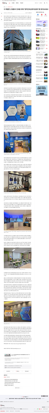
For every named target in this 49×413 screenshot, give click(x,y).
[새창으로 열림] (29, 12)
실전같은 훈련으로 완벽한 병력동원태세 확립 (11, 379)
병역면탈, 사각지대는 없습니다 (9, 385)
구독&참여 (21, 2)
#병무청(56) (8, 377)
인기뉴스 (39, 52)
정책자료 (17, 2)
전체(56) (5, 377)
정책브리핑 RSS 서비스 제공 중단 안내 (9, 401)
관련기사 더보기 (17, 387)
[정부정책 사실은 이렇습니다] (41, 25)
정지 (46, 396)
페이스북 (38, 15)
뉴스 (9, 2)
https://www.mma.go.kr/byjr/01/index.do (18, 343)
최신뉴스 (44, 52)
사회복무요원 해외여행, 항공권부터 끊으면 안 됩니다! (12, 382)
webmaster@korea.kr (25, 408)
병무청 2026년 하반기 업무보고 (9, 383)
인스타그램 (45, 15)
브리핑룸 (13, 2)
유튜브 (42, 15)
